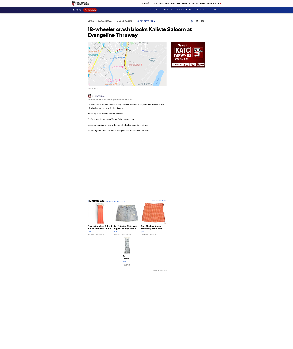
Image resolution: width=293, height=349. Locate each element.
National (164, 3)
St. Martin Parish (167, 10)
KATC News (100, 96)
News (91, 21)
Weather (175, 3)
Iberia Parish (207, 10)
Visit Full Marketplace (159, 201)
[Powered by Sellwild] (163, 270)
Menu (144, 3)
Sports (186, 3)
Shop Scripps (198, 3)
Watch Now (213, 3)
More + (216, 10)
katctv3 (74, 10)
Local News (105, 21)
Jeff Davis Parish (181, 10)
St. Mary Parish (155, 10)
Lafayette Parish (147, 21)
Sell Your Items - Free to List (115, 201)
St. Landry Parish (195, 10)
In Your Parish (124, 21)
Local (155, 3)
